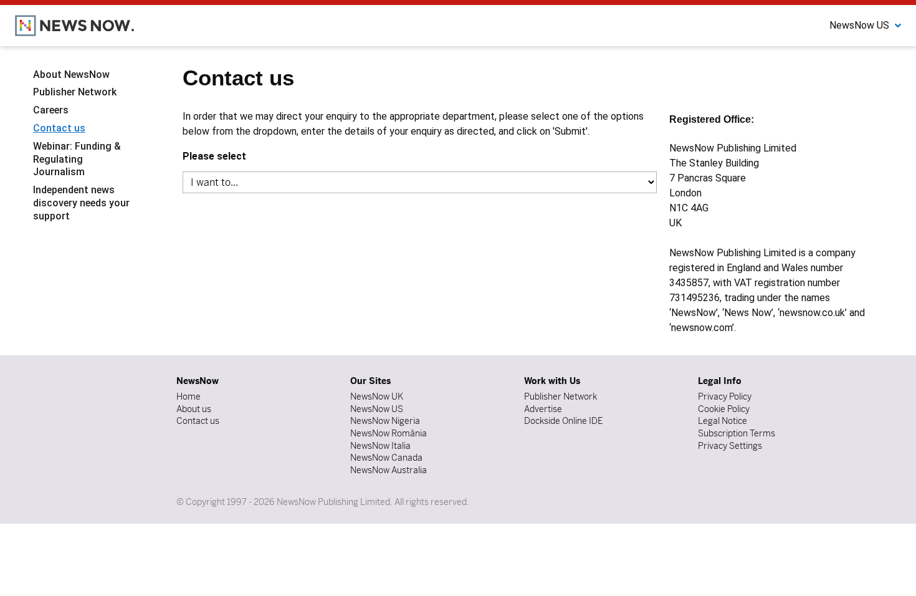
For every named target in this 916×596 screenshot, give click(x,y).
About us (193, 409)
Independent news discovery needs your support (81, 203)
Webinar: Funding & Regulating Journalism (77, 159)
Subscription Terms (736, 433)
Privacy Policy (724, 396)
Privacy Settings (730, 445)
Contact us (59, 128)
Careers (51, 110)
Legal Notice (722, 420)
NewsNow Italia (380, 445)
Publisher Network (75, 92)
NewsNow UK (376, 396)
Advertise (543, 409)
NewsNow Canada (386, 457)
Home (188, 396)
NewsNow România (388, 433)
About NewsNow (71, 74)
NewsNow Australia (388, 470)
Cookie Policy (724, 409)
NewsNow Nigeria (385, 420)
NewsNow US (376, 409)
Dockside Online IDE (563, 420)
